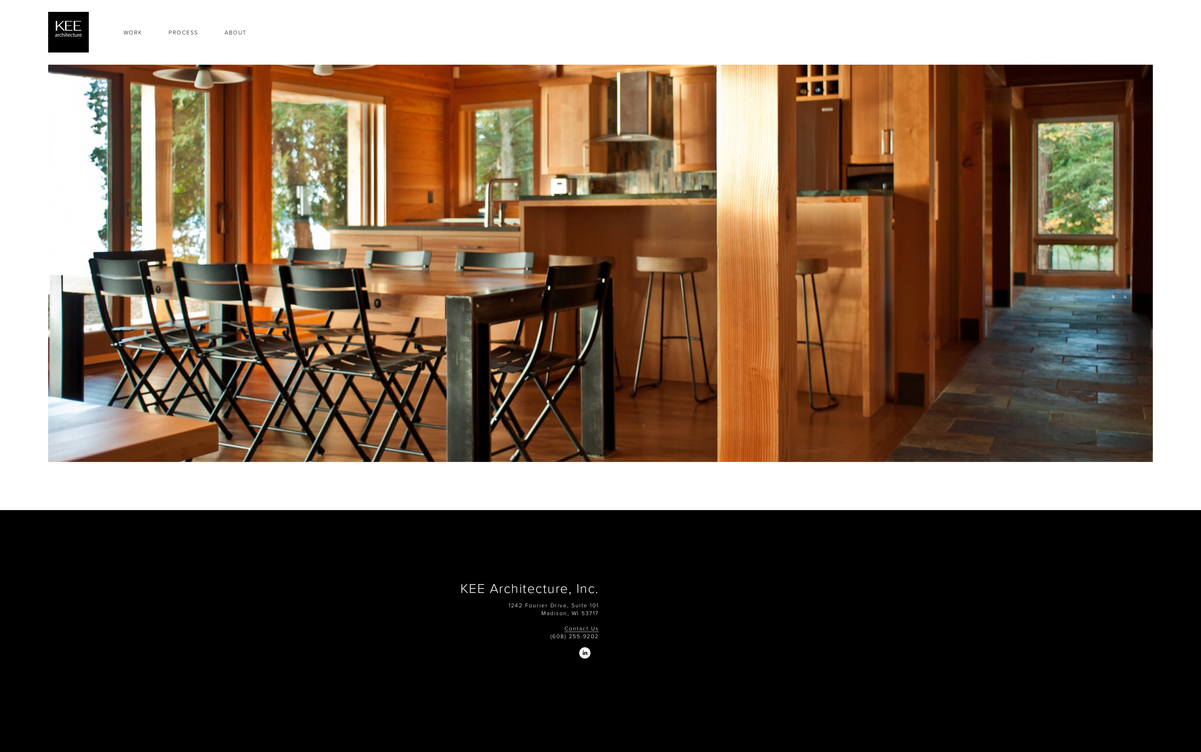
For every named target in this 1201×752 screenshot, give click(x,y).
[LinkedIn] (584, 653)
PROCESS (183, 32)
